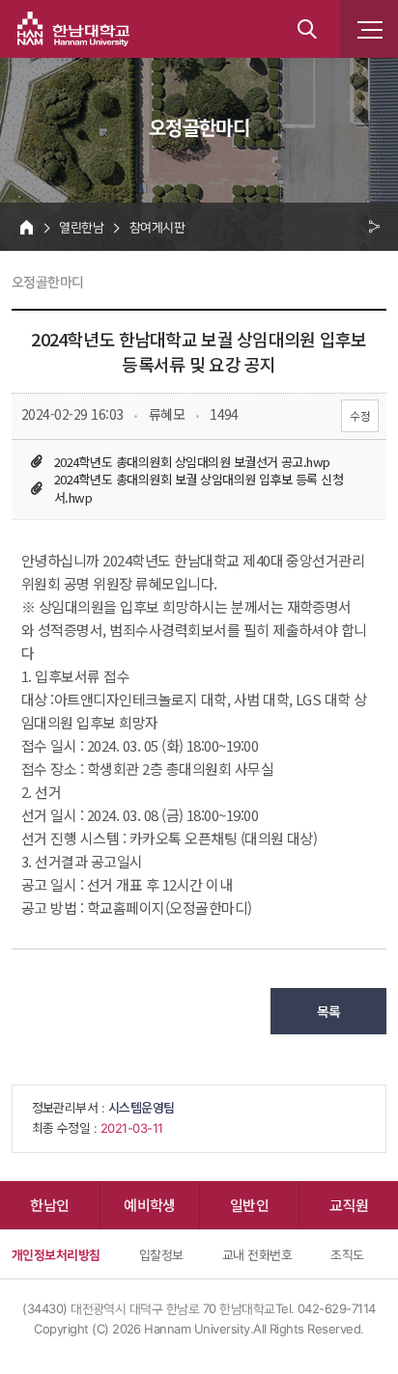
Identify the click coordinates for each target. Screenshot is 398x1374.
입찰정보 (161, 1254)
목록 (329, 1011)
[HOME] (26, 226)
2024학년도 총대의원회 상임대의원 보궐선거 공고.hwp (192, 462)
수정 (360, 415)
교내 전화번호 (257, 1254)
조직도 (346, 1254)
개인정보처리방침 (56, 1254)
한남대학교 (73, 29)
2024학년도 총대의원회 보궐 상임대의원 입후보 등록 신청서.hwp (198, 488)
